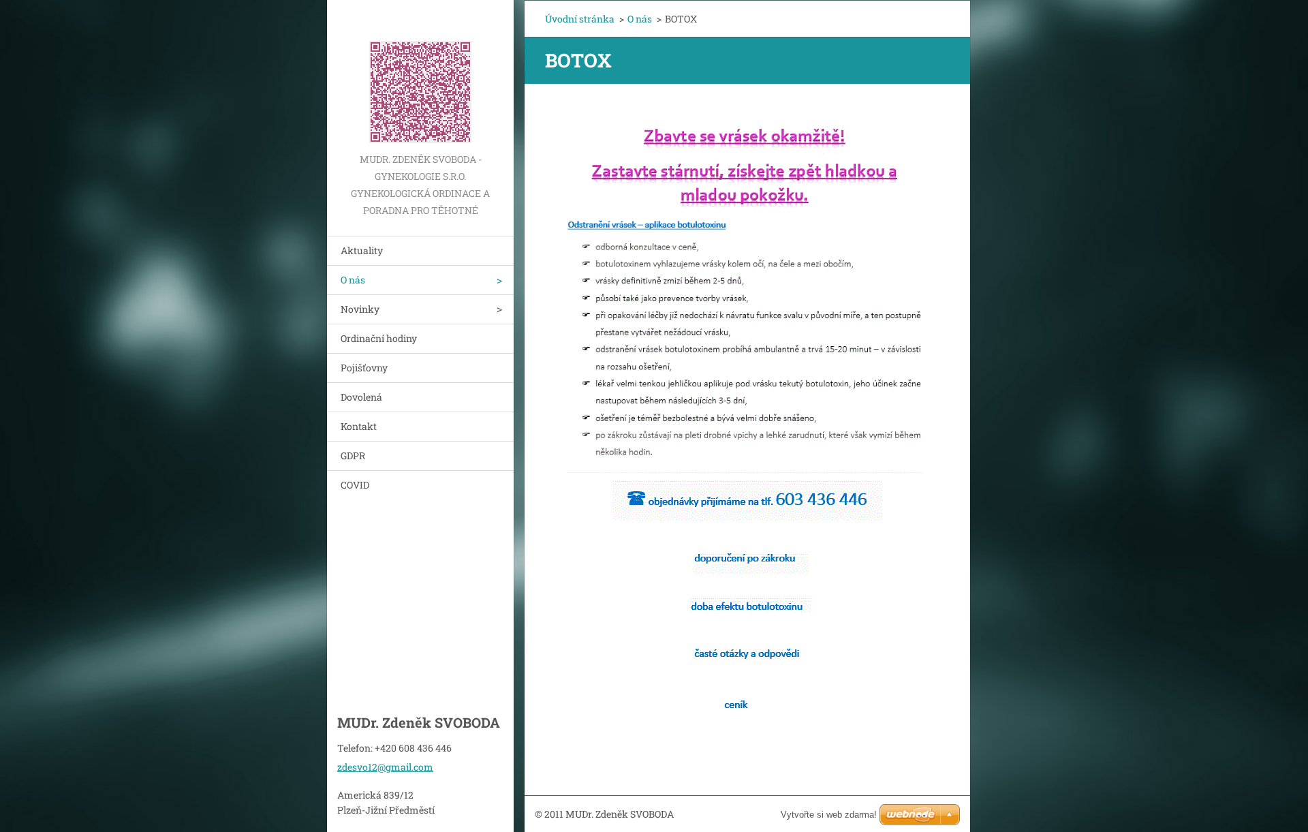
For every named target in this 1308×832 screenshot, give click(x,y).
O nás (353, 279)
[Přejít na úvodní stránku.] (420, 75)
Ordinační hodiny (379, 338)
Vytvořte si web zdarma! (829, 815)
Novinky (360, 309)
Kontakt (359, 426)
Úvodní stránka (579, 18)
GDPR (353, 455)
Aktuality (362, 250)
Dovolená (361, 396)
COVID (355, 484)
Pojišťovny (364, 367)
